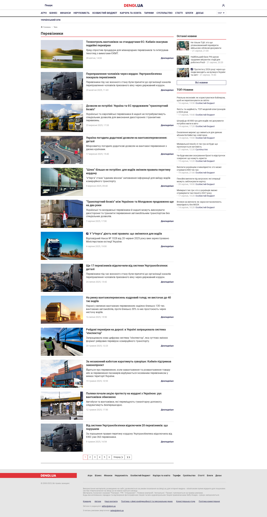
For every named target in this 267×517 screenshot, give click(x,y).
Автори (98, 501)
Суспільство (164, 13)
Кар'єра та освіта (130, 13)
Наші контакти (111, 501)
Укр (220, 13)
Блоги (189, 13)
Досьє (200, 13)
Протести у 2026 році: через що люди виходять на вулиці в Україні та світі (208, 72)
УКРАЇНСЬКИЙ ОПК (51, 20)
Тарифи (149, 13)
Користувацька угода (185, 501)
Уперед (117, 457)
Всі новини (201, 82)
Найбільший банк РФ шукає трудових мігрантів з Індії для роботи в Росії (205, 60)
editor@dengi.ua (109, 506)
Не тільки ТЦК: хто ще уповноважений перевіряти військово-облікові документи (206, 45)
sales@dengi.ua (117, 510)
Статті (179, 13)
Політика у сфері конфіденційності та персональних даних (147, 501)
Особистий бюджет (104, 13)
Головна (47, 27)
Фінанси (65, 13)
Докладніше (167, 58)
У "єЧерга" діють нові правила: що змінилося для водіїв (126, 233)
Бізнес (53, 13)
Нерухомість (81, 13)
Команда (87, 501)
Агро (44, 13)
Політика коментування (209, 501)
